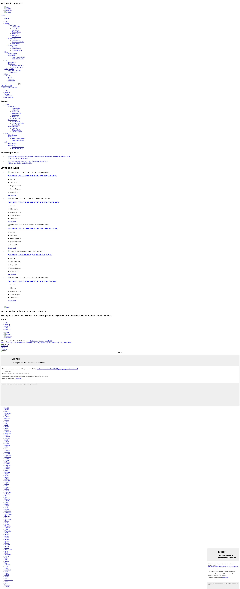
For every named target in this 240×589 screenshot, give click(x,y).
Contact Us (11, 80)
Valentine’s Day (13, 72)
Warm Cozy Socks (6, 342)
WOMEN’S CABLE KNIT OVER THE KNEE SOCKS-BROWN (33, 202)
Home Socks (16, 27)
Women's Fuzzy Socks (32, 342)
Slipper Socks (44, 342)
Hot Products (34, 341)
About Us (7, 75)
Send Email (4, 346)
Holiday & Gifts (9, 69)
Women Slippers (13, 45)
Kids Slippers (12, 62)
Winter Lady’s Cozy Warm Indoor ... (19, 158)
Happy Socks (16, 40)
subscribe (3, 319)
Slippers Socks (16, 48)
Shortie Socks (16, 33)
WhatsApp (4, 349)
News (6, 74)
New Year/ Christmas (14, 70)
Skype (2, 347)
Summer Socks (12, 38)
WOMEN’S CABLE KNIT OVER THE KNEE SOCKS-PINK (32, 281)
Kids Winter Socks (17, 67)
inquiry (10, 195)
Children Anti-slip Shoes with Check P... (20, 163)
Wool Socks (15, 35)
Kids (5, 60)
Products (7, 92)
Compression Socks (18, 42)
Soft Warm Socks (54, 342)
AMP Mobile (48, 341)
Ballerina (14, 47)
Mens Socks (11, 55)
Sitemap (41, 341)
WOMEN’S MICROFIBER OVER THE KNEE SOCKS (30, 255)
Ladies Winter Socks (19, 342)
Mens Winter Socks (18, 59)
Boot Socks (15, 30)
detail (14, 195)
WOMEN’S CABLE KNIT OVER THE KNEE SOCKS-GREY (32, 229)
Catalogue (11, 79)
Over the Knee (16, 37)
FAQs (10, 77)
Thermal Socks (16, 32)
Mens (6, 52)
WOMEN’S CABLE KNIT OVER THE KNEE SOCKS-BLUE (32, 176)
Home (6, 21)
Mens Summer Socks (18, 57)
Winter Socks (12, 25)
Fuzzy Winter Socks (66, 342)
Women (6, 23)
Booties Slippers (17, 50)
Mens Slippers (12, 53)
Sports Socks (16, 43)
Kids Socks (11, 64)
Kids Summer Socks (18, 65)
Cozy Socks (15, 28)
